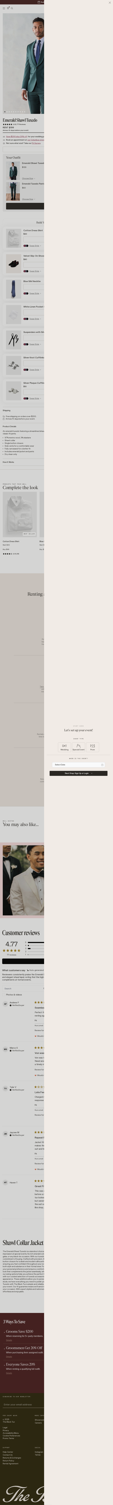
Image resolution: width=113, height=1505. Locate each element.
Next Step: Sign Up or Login (77, 773)
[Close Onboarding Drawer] (109, 2)
